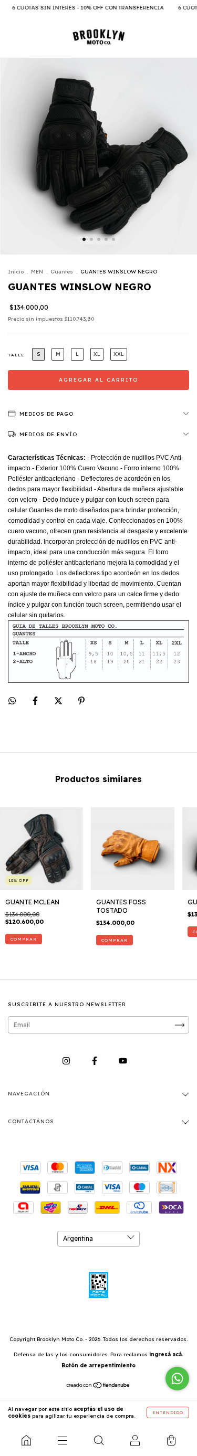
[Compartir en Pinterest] (81, 701)
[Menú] (62, 1440)
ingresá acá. (166, 1354)
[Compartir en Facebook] (36, 701)
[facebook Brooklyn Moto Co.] (95, 1061)
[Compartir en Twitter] (59, 701)
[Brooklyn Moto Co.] (26, 1440)
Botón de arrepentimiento (98, 1365)
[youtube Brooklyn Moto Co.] (122, 1061)
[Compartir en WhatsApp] (12, 701)
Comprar (24, 939)
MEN (37, 271)
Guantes (61, 271)
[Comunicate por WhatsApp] (177, 1378)
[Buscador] (98, 1440)
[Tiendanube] (98, 1386)
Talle (16, 354)
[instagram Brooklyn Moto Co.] (67, 1061)
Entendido (167, 1412)
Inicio (16, 271)
